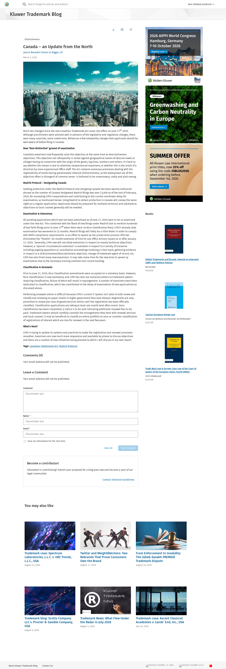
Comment (28, 388)
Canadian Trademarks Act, (44, 346)
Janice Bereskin (31, 52)
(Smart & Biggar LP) (52, 52)
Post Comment (128, 448)
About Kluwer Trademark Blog (23, 666)
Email (26, 428)
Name (26, 416)
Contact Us (47, 666)
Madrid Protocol (68, 346)
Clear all (108, 448)
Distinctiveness (32, 39)
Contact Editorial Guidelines (118, 479)
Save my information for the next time (46, 441)
